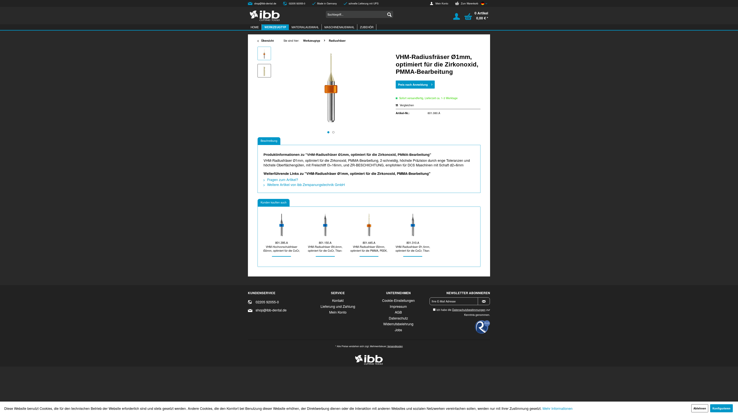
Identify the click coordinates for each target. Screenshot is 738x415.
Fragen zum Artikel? (282, 179)
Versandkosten (395, 346)
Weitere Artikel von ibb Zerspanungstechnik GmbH (305, 184)
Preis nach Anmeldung (413, 84)
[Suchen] (389, 14)
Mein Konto (441, 3)
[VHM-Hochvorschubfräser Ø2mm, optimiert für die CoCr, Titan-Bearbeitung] (282, 225)
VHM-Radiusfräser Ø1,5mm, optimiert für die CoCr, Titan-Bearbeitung (413, 248)
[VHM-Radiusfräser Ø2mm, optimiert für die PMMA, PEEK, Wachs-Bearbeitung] (369, 225)
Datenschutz (398, 317)
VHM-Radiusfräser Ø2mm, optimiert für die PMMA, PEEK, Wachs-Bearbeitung (368, 248)
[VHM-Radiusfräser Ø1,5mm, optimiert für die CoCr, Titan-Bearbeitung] (413, 225)
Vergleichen (406, 105)
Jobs (398, 329)
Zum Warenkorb (469, 3)
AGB (398, 312)
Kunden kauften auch (274, 202)
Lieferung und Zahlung (338, 306)
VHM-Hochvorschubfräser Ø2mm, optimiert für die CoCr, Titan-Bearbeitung (281, 248)
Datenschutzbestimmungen (468, 310)
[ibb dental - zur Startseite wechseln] (265, 16)
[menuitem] (359, 14)
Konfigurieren (721, 408)
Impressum (398, 306)
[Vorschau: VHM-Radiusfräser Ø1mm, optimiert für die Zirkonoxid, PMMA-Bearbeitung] (264, 53)
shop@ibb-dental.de (265, 3)
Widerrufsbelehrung (398, 323)
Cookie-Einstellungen (398, 300)
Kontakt (338, 300)
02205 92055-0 (297, 3)
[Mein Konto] (454, 18)
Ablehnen (699, 408)
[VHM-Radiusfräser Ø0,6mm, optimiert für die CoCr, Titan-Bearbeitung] (325, 225)
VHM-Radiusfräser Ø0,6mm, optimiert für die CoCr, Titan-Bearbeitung (325, 248)
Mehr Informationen (558, 408)
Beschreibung (269, 141)
